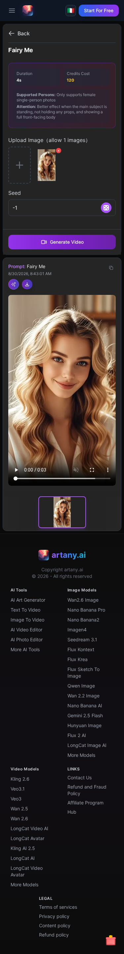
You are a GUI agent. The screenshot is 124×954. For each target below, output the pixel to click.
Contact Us (79, 777)
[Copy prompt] (111, 267)
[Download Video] (27, 284)
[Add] (106, 207)
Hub (71, 812)
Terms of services (58, 907)
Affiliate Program (85, 802)
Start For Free (98, 10)
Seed (14, 193)
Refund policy (54, 934)
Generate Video (67, 242)
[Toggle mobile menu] (12, 10)
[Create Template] (13, 284)
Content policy (54, 925)
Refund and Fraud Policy (86, 790)
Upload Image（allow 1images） (49, 140)
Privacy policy (54, 916)
